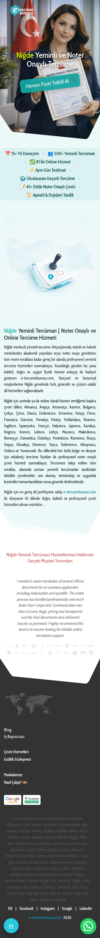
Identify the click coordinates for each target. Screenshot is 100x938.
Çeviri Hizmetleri (16, 751)
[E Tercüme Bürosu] (12, 804)
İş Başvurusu (14, 736)
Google (67, 908)
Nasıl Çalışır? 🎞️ (15, 782)
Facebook (26, 908)
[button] (88, 926)
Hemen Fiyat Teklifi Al (47, 83)
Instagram (48, 908)
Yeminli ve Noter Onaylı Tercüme (50, 60)
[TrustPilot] (32, 804)
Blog (7, 729)
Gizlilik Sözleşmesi (17, 759)
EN (10, 908)
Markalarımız (13, 774)
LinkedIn (85, 908)
